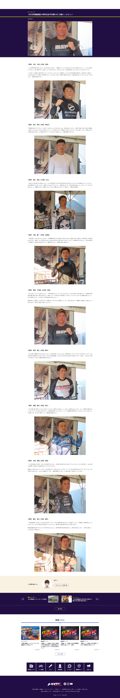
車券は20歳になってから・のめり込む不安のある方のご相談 (66, 691)
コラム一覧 (60, 654)
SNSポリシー (58, 689)
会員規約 (41, 689)
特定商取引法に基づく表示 (68, 689)
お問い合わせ (85, 689)
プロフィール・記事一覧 (61, 585)
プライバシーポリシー (49, 689)
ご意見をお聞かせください (46, 691)
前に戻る (60, 608)
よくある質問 (78, 689)
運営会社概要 (35, 689)
